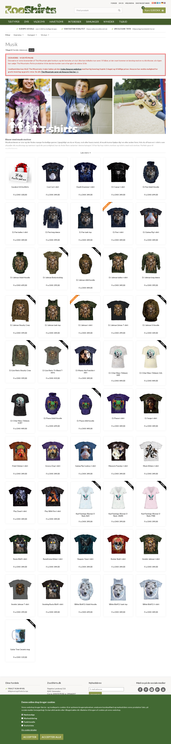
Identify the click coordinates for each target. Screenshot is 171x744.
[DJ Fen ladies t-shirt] (20, 217)
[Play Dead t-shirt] (20, 496)
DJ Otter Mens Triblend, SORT (20, 422)
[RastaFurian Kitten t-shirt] (52, 544)
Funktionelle (29, 722)
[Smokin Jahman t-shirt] (150, 544)
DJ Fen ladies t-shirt (20, 232)
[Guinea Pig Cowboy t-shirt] (85, 451)
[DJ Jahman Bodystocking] (52, 262)
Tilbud (123, 21)
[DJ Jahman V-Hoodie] (150, 310)
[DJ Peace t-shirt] (118, 403)
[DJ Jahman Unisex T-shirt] (118, 310)
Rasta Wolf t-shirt (20, 559)
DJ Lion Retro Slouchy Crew (20, 370)
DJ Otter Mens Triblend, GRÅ (118, 374)
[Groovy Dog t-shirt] (52, 451)
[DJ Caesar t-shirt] (118, 172)
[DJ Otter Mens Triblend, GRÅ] (118, 357)
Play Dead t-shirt (20, 511)
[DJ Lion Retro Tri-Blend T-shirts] (52, 355)
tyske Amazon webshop (71, 69)
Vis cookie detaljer (29, 730)
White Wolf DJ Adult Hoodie (85, 604)
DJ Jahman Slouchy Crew (20, 325)
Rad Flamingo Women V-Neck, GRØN (118, 515)
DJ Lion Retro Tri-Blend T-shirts (53, 371)
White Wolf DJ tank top (118, 604)
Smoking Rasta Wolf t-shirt (52, 604)
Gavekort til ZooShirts (20, 187)
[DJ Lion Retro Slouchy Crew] (20, 355)
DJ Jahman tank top (53, 325)
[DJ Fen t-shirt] (118, 217)
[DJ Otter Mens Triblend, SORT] (20, 404)
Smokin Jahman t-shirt (151, 559)
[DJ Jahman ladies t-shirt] (118, 262)
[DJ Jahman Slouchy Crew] (20, 310)
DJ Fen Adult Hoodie (151, 187)
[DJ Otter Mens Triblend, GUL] (150, 357)
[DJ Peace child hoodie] (85, 404)
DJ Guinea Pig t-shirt (151, 232)
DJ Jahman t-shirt (85, 325)
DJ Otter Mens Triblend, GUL (151, 373)
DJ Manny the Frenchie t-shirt (85, 371)
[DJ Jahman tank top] (52, 310)
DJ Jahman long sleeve (151, 277)
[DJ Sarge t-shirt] (150, 403)
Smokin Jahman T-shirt (20, 604)
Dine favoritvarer (142, 3)
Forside (114, 3)
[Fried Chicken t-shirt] (20, 451)
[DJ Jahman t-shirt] (85, 310)
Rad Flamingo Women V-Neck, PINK (151, 515)
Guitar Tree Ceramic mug (20, 649)
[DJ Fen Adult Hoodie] (150, 172)
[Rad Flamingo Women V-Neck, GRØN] (118, 497)
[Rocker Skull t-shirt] (118, 544)
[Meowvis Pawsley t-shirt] (118, 451)
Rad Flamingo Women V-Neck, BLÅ (85, 515)
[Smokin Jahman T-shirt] (20, 589)
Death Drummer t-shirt (85, 187)
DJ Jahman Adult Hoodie (20, 277)
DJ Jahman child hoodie (85, 280)
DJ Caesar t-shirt (118, 187)
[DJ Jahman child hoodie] (85, 264)
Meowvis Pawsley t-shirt (118, 466)
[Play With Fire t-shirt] (52, 496)
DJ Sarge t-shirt (151, 418)
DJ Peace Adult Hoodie (53, 418)
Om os (121, 3)
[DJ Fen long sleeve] (52, 217)
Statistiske (29, 725)
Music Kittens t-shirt (151, 466)
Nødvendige (29, 715)
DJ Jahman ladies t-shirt (118, 277)
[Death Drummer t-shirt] (85, 172)
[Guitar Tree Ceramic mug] (20, 634)
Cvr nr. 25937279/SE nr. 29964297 (61, 694)
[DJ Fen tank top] (85, 217)
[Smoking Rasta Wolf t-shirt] (52, 589)
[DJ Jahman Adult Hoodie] (20, 262)
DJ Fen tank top (85, 232)
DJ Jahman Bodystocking (53, 277)
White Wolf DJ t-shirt (151, 604)
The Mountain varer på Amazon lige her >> (59, 72)
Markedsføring (30, 718)
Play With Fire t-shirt (53, 511)
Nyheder (109, 21)
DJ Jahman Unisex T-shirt (118, 325)
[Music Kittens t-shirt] (150, 451)
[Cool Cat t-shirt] (52, 172)
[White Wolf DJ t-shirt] (150, 589)
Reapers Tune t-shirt (85, 559)
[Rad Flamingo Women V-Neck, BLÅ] (85, 497)
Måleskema (129, 3)
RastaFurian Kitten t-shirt (53, 559)
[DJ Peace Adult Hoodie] (52, 403)
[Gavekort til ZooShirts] (20, 172)
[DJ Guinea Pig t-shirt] (150, 217)
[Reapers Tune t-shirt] (85, 544)
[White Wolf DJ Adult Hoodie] (85, 589)
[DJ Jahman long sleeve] (150, 262)
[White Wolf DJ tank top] (118, 589)
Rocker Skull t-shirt (118, 559)
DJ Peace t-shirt (118, 418)
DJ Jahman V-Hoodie (151, 325)
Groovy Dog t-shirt (52, 466)
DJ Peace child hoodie (85, 421)
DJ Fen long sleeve (53, 232)
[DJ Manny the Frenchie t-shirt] (85, 355)
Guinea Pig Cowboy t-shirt (85, 466)
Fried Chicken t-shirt (20, 466)
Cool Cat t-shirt (53, 187)
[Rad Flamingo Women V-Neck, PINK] (150, 497)
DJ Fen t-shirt (118, 232)
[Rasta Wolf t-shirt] (20, 544)
